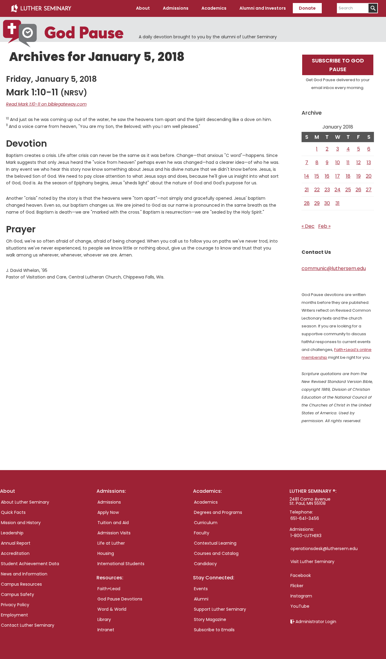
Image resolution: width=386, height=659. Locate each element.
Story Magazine (210, 619)
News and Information (24, 574)
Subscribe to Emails (214, 630)
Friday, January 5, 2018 (51, 79)
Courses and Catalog (216, 553)
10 (337, 162)
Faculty (201, 533)
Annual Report (15, 543)
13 (369, 162)
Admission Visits (114, 533)
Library (104, 619)
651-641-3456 (304, 518)
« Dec (308, 226)
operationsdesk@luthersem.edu (324, 549)
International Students (120, 564)
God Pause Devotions (119, 599)
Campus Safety (17, 594)
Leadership (12, 533)
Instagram (301, 596)
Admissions (109, 502)
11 (348, 162)
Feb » (324, 226)
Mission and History (21, 523)
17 (337, 176)
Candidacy (205, 564)
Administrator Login (316, 622)
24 (337, 189)
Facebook (300, 575)
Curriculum (205, 523)
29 (317, 203)
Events (201, 589)
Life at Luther (111, 543)
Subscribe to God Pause (338, 65)
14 (306, 176)
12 (358, 162)
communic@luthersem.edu (334, 268)
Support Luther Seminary (220, 609)
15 (317, 176)
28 (307, 203)
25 (348, 189)
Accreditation (15, 553)
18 (348, 176)
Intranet (105, 630)
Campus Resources (21, 584)
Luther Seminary (41, 8)
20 (369, 176)
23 (327, 189)
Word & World (111, 609)
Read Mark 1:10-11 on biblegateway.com (46, 104)
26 (358, 189)
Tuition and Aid (113, 523)
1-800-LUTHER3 (305, 536)
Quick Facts (13, 512)
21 (307, 189)
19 (358, 176)
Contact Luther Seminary (27, 625)
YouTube (299, 606)
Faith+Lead (108, 589)
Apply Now (108, 512)
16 (327, 176)
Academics (206, 502)
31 (337, 203)
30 (327, 203)
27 (369, 189)
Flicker (296, 586)
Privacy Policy (15, 605)
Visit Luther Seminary (312, 562)
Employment (14, 615)
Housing (105, 553)
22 (317, 189)
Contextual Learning (215, 543)
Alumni (201, 599)
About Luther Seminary (25, 502)
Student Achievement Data (30, 564)
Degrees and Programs (218, 512)
